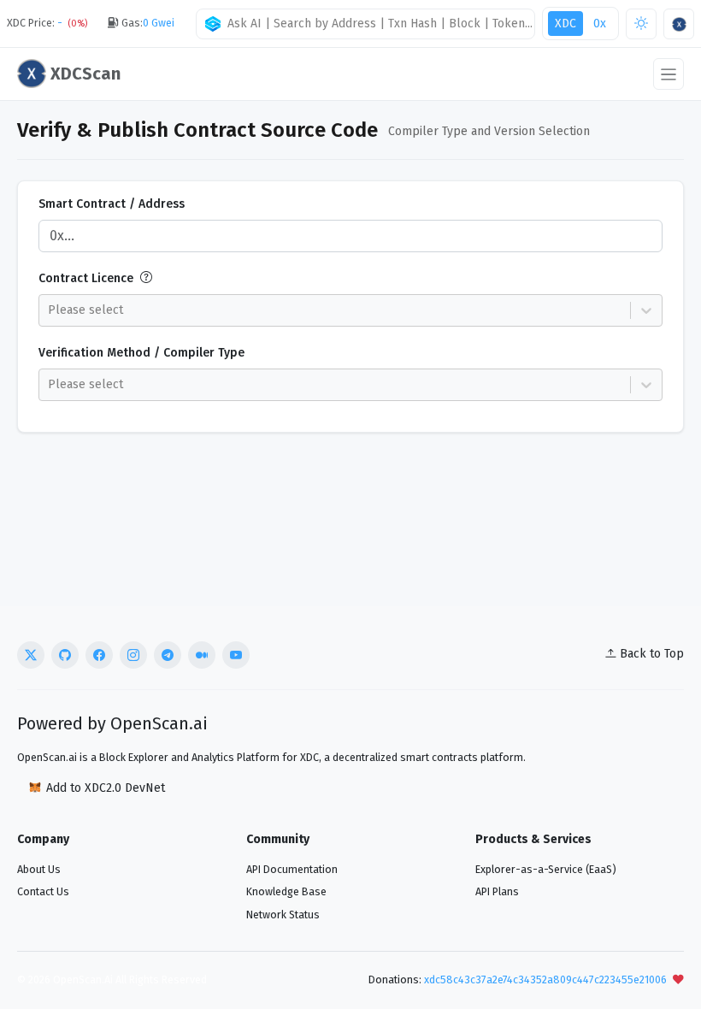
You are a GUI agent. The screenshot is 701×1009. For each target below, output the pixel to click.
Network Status (283, 914)
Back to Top (652, 653)
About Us (39, 869)
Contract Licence (85, 278)
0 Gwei (158, 22)
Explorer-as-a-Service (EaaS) (545, 869)
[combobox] (369, 23)
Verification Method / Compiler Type (141, 352)
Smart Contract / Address (111, 204)
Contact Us (43, 891)
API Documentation (292, 869)
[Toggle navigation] (668, 74)
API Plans (497, 891)
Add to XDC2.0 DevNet (105, 788)
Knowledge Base (286, 891)
